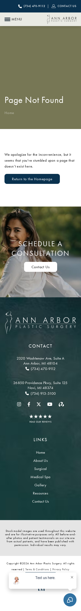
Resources (40, 493)
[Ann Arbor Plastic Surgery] (61, 19)
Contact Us (41, 267)
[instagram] (19, 404)
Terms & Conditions (37, 569)
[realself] (61, 404)
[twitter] (38, 404)
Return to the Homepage (32, 179)
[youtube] (49, 404)
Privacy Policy (61, 569)
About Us (40, 460)
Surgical (40, 468)
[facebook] (28, 404)
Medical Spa (40, 477)
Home (9, 112)
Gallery (40, 485)
